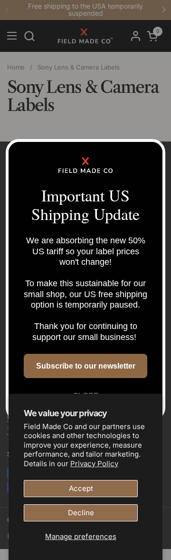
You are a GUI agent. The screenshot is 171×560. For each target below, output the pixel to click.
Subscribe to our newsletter (85, 366)
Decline (81, 512)
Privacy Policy (94, 463)
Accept (81, 488)
